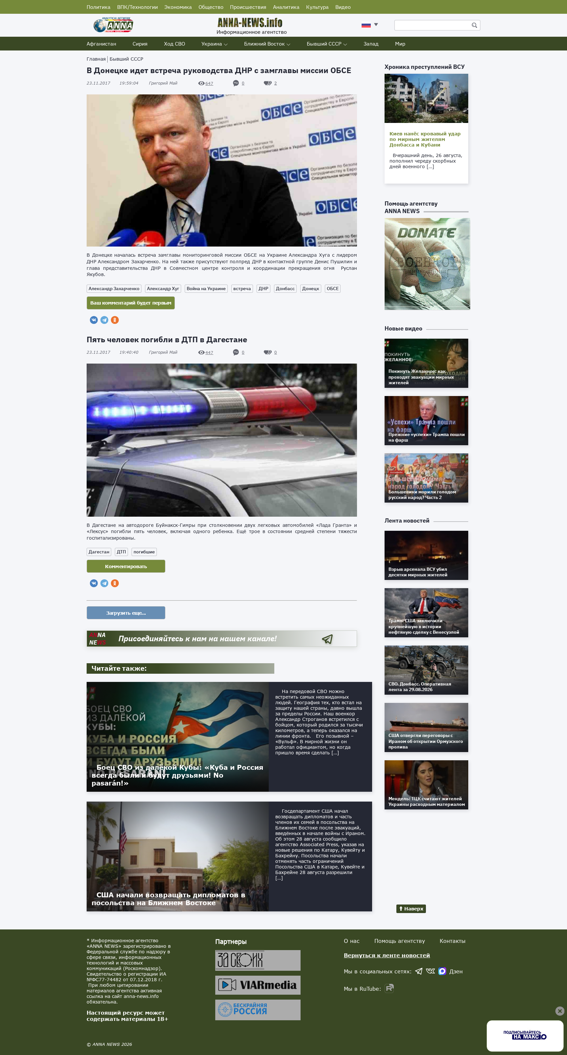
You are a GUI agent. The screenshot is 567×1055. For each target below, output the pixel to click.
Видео (343, 7)
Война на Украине (206, 288)
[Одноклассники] (115, 320)
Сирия (140, 43)
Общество (211, 7)
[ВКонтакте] (94, 320)
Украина (211, 43)
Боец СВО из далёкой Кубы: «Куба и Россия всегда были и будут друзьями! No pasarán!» (177, 775)
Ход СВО (174, 43)
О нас (352, 941)
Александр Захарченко (114, 288)
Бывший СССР (324, 43)
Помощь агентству (399, 941)
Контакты (453, 941)
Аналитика (286, 7)
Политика (99, 7)
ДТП (121, 552)
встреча (242, 288)
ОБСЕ (333, 288)
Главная (96, 59)
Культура (317, 7)
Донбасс (285, 288)
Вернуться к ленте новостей (387, 955)
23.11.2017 (112, 83)
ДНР (263, 288)
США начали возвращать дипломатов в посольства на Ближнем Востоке (168, 898)
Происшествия (248, 7)
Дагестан (99, 552)
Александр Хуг (163, 288)
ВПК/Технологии (137, 7)
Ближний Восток (264, 43)
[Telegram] (104, 320)
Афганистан (101, 43)
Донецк (310, 288)
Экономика (178, 7)
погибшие (144, 552)
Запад (371, 43)
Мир (400, 43)
